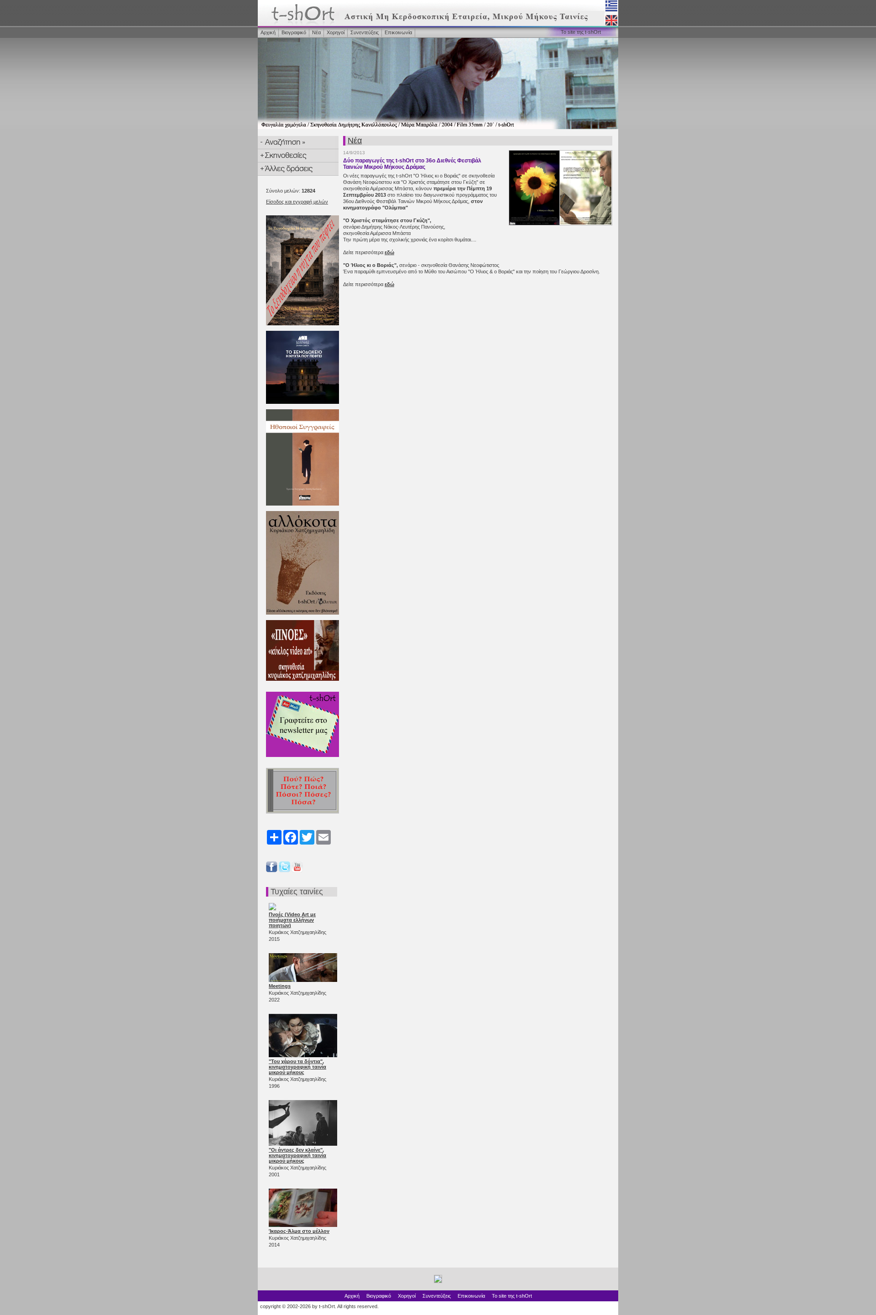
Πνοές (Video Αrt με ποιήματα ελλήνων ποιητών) (292, 920)
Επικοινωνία (398, 32)
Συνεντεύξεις (364, 32)
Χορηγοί (335, 32)
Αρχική (268, 32)
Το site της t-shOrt (581, 32)
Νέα (316, 32)
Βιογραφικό (294, 32)
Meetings (280, 986)
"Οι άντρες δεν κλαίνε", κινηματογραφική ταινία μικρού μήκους (297, 1155)
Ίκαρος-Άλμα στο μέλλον (299, 1231)
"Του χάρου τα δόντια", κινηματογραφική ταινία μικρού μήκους (297, 1067)
